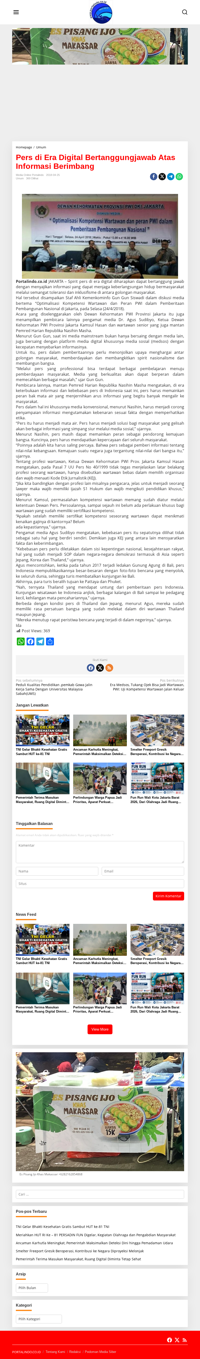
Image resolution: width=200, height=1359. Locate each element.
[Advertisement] (100, 101)
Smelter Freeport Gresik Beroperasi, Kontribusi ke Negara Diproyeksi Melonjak (155, 752)
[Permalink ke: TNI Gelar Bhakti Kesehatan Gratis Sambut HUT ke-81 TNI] (43, 730)
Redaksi (75, 1352)
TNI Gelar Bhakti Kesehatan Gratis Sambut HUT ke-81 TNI (41, 752)
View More (100, 1029)
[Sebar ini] (153, 176)
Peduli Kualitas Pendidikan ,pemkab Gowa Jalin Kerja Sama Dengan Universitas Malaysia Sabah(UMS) (54, 687)
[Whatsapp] (179, 176)
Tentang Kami (55, 1352)
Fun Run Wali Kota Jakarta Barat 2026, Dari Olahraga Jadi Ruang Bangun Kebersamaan (154, 800)
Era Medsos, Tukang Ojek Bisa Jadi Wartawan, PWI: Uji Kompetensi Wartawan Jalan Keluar (147, 684)
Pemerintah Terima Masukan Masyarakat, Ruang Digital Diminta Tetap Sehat (42, 800)
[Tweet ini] (162, 176)
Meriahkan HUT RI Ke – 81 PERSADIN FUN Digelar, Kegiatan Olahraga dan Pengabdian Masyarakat (96, 1235)
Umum (20, 178)
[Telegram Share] (170, 176)
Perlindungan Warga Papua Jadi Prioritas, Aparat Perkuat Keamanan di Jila (97, 800)
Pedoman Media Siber (100, 1352)
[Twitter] (100, 668)
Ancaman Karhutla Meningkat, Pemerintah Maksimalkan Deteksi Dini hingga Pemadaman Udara (98, 752)
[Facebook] (91, 668)
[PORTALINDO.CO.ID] (101, 12)
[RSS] (109, 668)
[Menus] (16, 12)
